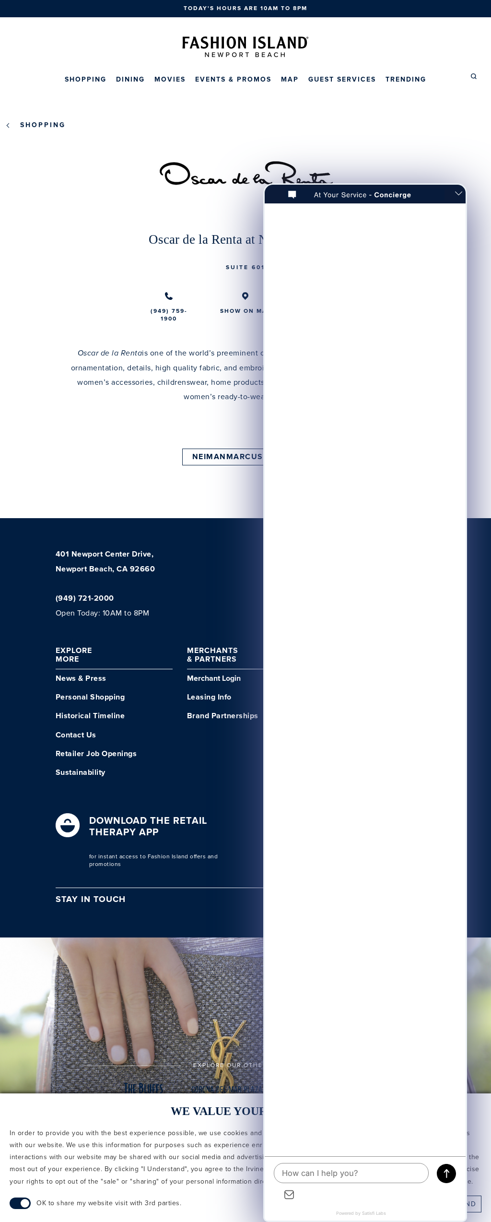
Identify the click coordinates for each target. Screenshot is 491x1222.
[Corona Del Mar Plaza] (227, 1093)
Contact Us (76, 735)
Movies (170, 79)
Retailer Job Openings (96, 754)
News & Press (81, 679)
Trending (406, 79)
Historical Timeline (90, 716)
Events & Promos (233, 79)
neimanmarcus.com (239, 457)
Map (290, 79)
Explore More (74, 655)
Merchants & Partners (212, 655)
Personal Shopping (90, 697)
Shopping (85, 79)
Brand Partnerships (222, 716)
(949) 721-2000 (85, 598)
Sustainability (80, 773)
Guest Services (342, 79)
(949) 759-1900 (169, 315)
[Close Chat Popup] (458, 194)
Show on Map (245, 311)
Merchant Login (214, 679)
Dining (130, 79)
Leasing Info (209, 697)
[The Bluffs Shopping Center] (144, 1093)
